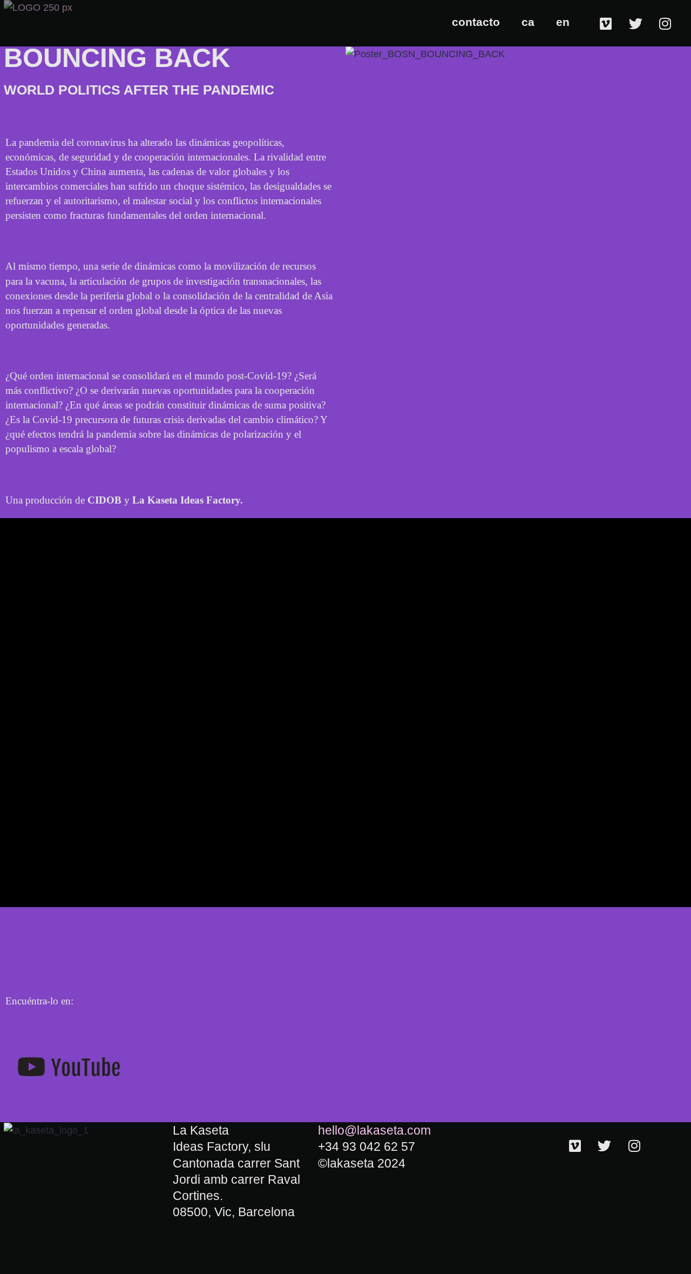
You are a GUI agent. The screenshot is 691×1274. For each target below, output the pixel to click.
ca (527, 22)
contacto (476, 22)
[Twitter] (635, 23)
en (563, 22)
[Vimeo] (605, 23)
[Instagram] (665, 23)
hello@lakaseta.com (374, 1130)
